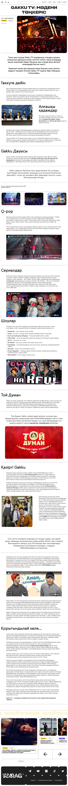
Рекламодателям (58, 780)
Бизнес (59, 2)
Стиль (49, 2)
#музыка (10, 20)
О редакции (32, 780)
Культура (44, 2)
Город (54, 2)
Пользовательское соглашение (45, 780)
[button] (45, 754)
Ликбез (64, 2)
